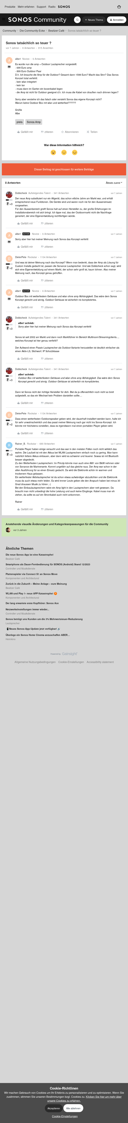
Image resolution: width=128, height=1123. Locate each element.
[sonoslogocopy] (63, 6)
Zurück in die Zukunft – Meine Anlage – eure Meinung (36, 583)
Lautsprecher (13, 623)
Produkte (10, 7)
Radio (52, 7)
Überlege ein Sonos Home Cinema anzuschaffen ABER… (38, 635)
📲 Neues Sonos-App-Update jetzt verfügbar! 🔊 (33, 628)
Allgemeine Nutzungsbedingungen (35, 662)
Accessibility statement (100, 662)
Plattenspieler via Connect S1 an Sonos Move (32, 574)
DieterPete (20, 257)
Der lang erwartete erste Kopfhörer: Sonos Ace (32, 603)
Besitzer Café (56, 30)
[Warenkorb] (119, 7)
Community (9, 30)
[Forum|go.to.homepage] (37, 19)
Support (41, 7)
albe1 (18, 58)
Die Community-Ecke (32, 30)
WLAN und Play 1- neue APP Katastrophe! (29, 593)
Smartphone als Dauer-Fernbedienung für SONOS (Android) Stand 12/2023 (48, 564)
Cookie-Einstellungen (71, 662)
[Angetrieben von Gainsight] (64, 654)
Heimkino (11, 639)
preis (19, 122)
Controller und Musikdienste (20, 568)
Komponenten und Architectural (22, 578)
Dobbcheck (21, 193)
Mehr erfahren (26, 7)
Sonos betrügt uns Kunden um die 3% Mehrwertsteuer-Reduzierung (44, 619)
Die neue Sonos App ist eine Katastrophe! (30, 554)
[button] (4, 20)
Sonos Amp (34, 122)
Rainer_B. (20, 443)
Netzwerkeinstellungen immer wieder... (27, 609)
